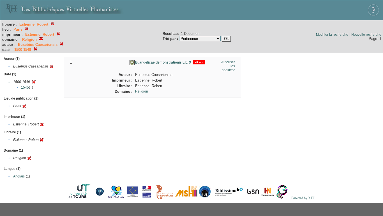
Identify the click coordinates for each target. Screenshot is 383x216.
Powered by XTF (303, 198)
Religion (141, 91)
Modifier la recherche (332, 35)
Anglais (19, 176)
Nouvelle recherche (366, 35)
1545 (25, 87)
